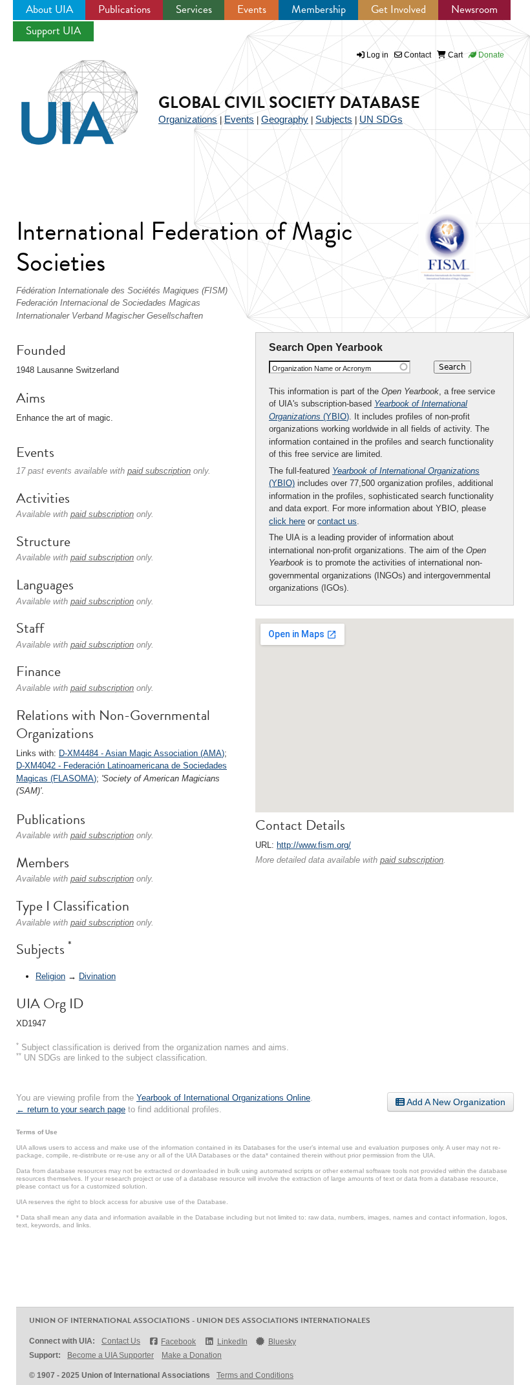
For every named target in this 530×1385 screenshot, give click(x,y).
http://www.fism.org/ (314, 845)
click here (287, 521)
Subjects (333, 119)
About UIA (49, 9)
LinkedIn (232, 1341)
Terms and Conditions (255, 1375)
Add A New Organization (455, 1102)
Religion (50, 976)
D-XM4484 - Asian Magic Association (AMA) (141, 753)
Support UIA (53, 31)
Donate (490, 54)
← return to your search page (70, 1109)
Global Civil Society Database (289, 102)
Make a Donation (192, 1355)
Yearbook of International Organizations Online (223, 1098)
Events (251, 9)
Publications (124, 9)
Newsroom (474, 9)
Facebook (178, 1341)
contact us (337, 521)
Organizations (187, 119)
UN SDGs (381, 119)
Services (194, 9)
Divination (97, 976)
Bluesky (282, 1341)
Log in (377, 54)
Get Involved (398, 9)
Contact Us (120, 1341)
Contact (416, 54)
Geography (284, 119)
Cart (454, 54)
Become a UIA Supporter (110, 1355)
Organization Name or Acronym (321, 368)
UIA (64, 95)
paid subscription (411, 860)
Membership (319, 9)
